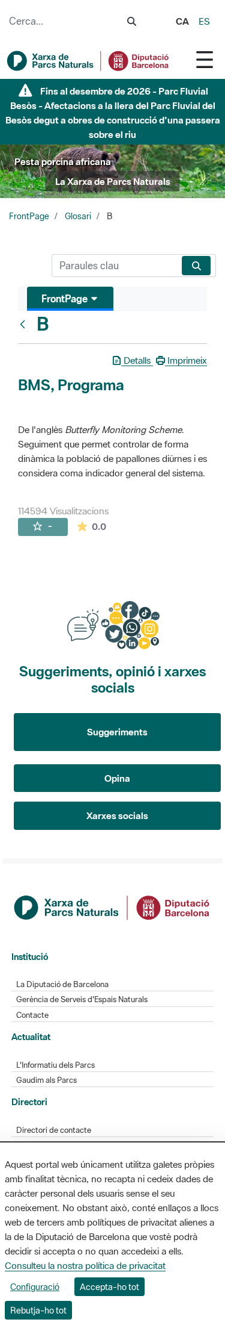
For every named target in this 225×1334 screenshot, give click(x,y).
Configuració (34, 1286)
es (204, 21)
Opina (117, 778)
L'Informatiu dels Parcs (55, 1065)
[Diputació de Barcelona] (112, 906)
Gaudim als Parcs (46, 1080)
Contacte (32, 1015)
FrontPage (29, 216)
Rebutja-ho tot (38, 1310)
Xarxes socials (117, 815)
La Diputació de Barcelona (62, 984)
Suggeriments (117, 732)
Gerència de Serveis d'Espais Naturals (82, 999)
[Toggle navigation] (204, 59)
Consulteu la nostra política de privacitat (85, 1265)
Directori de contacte (53, 1130)
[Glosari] (25, 324)
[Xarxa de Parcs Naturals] (88, 61)
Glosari (78, 216)
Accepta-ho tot (109, 1286)
